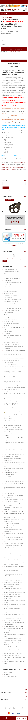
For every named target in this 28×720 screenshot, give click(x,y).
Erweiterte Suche (6, 190)
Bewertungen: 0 (4, 51)
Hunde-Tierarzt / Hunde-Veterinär (11, 344)
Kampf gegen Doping (8, 284)
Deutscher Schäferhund (9, 306)
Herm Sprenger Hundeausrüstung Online (13, 282)
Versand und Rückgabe (14, 63)
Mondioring (6, 314)
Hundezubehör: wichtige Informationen (12, 299)
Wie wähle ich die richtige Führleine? (12, 479)
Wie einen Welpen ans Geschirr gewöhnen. (13, 429)
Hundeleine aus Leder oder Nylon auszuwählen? (14, 462)
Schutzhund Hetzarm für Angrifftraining (10, 167)
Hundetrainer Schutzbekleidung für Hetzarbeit (14, 454)
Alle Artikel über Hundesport (10, 291)
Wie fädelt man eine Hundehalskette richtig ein (14, 592)
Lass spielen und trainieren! (10, 440)
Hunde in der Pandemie (9, 493)
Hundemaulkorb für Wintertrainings (12, 427)
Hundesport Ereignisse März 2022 (11, 271)
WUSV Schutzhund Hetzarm (19, 166)
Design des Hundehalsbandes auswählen (13, 545)
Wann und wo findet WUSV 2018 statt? (12, 620)
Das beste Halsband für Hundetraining (12, 638)
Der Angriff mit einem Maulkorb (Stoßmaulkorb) (14, 387)
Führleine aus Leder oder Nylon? (11, 472)
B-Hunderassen (7, 280)
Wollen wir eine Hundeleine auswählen (12, 360)
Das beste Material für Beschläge (11, 501)
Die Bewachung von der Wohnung (11, 310)
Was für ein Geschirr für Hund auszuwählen (13, 450)
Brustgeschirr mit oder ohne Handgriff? (12, 612)
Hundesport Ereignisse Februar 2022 (12, 269)
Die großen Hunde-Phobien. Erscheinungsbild (14, 358)
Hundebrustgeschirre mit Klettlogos (12, 649)
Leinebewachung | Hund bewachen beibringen (14, 423)
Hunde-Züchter (7, 340)
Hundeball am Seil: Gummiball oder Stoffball (13, 543)
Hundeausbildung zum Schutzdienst (12, 559)
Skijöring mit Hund (8, 431)
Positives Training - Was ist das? (10, 420)
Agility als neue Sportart (9, 474)
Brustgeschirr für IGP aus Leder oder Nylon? (13, 640)
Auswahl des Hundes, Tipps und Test (12, 278)
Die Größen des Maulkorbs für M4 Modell (13, 308)
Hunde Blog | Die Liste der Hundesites (12, 337)
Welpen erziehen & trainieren (10, 452)
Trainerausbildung (8, 672)
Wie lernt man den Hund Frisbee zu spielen (13, 414)
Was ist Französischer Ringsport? (11, 564)
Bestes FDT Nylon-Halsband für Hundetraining (14, 481)
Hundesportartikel (8, 17)
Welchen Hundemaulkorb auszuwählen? (13, 491)
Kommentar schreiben (15, 51)
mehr (4, 260)
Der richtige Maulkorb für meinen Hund (12, 578)
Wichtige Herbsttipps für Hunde (11, 547)
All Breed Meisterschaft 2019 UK (11, 456)
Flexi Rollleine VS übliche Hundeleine (12, 342)
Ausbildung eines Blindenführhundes (12, 594)
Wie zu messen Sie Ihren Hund (10, 676)
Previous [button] (2, 211)
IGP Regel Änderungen (9, 273)
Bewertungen (14, 66)
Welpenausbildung (8, 287)
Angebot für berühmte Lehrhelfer (11, 655)
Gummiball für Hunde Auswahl (10, 476)
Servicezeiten (14, 245)
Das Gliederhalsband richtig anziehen (12, 523)
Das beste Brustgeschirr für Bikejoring (12, 646)
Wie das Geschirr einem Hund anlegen (12, 425)
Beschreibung (14, 61)
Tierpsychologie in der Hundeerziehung (12, 335)
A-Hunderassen (7, 276)
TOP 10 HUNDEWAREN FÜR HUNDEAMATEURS (14, 367)
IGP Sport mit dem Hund (9, 321)
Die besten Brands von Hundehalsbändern (13, 537)
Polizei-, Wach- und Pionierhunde (11, 301)
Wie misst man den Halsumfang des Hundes (13, 626)
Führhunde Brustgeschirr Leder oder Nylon (13, 582)
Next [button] (25, 211)
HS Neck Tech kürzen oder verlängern (12, 550)
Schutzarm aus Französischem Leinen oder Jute (14, 513)
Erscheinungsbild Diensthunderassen (12, 303)
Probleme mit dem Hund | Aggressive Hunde (14, 401)
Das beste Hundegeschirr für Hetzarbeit (12, 618)
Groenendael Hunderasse (9, 379)
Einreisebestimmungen (9, 293)
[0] (24, 11)
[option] (14, 212)
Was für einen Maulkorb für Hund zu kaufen (13, 653)
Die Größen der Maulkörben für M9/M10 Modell (14, 289)
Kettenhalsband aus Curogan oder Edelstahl (13, 628)
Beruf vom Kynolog (8, 331)
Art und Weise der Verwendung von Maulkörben (14, 385)
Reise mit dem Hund (8, 312)
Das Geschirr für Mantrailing (10, 651)
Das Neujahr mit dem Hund (10, 364)
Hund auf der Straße (8, 362)
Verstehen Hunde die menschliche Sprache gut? (14, 562)
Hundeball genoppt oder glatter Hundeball (13, 499)
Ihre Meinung (7, 674)
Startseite (3, 17)
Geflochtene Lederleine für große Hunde (13, 580)
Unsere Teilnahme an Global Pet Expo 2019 (13, 437)
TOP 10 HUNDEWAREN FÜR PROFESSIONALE (14, 369)
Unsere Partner (7, 333)
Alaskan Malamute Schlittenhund (11, 319)
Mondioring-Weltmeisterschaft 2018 (12, 317)
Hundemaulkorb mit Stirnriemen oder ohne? (13, 511)
